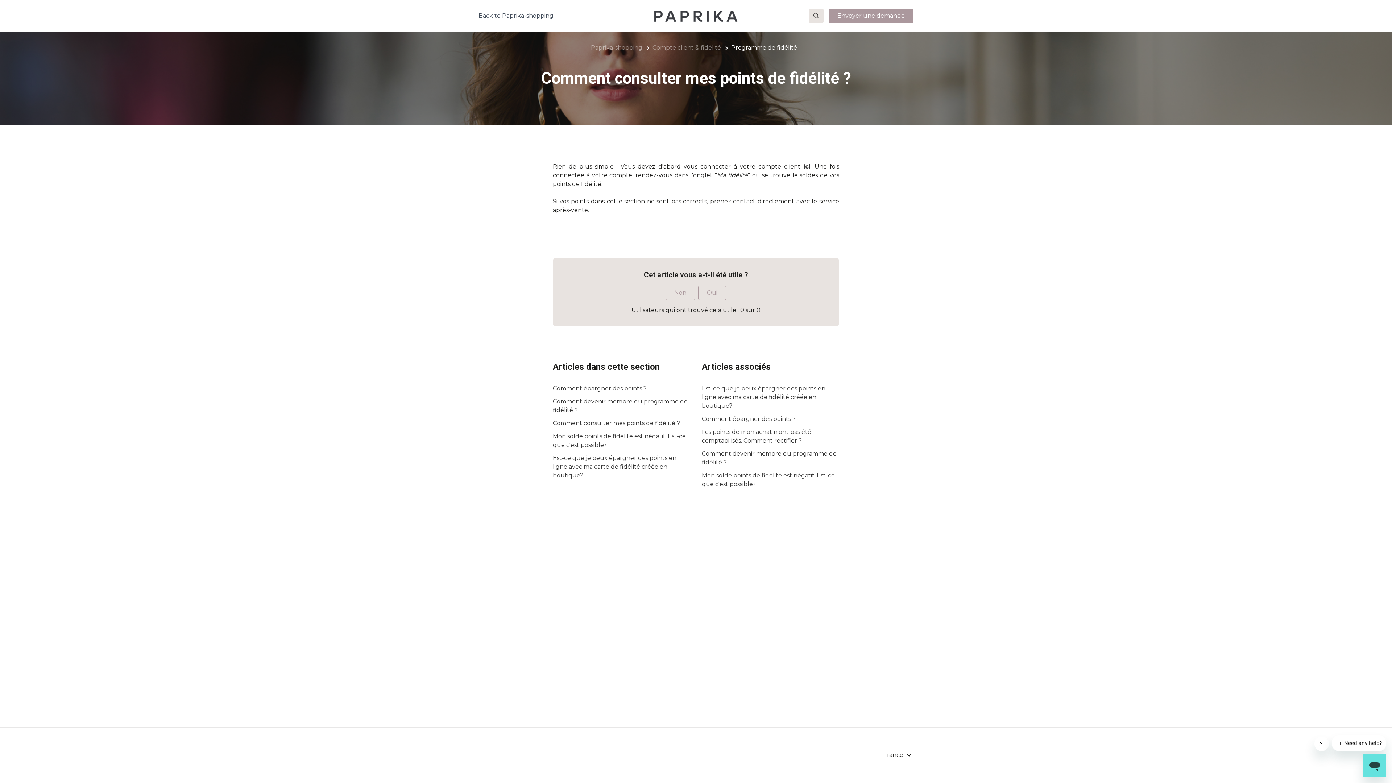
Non (680, 292)
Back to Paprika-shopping (516, 15)
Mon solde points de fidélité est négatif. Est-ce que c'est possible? (619, 440)
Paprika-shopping (616, 47)
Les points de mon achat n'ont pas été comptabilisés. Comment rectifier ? (756, 436)
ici (807, 166)
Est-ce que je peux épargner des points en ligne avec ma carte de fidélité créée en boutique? (614, 467)
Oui (712, 292)
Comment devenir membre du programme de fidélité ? (620, 406)
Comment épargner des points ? (600, 388)
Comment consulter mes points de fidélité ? (616, 423)
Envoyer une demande (871, 15)
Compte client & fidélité (686, 47)
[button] (816, 16)
